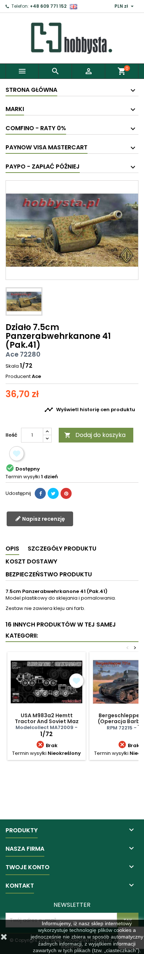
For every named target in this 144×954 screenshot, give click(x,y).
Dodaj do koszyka (95, 435)
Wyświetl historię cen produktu (89, 409)
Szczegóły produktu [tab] (62, 548)
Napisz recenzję (43, 518)
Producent (18, 376)
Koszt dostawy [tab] (31, 561)
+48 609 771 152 (48, 6)
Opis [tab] (12, 548)
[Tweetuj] (53, 493)
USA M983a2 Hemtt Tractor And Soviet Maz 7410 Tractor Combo (47, 721)
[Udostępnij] (40, 493)
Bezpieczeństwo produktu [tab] (49, 574)
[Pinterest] (66, 493)
